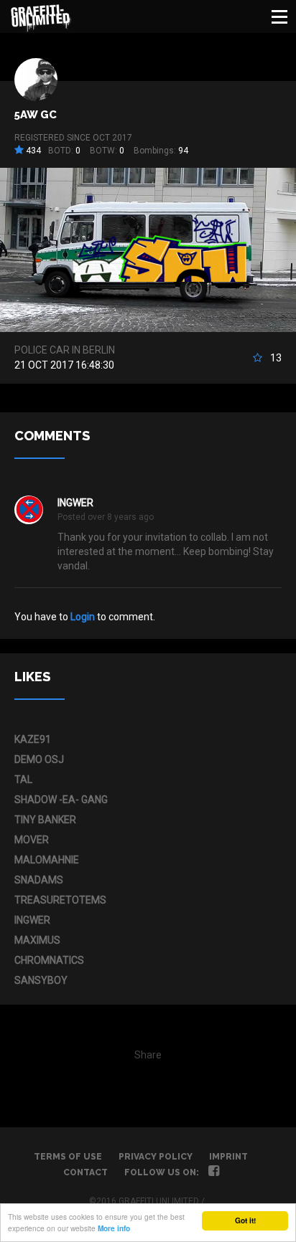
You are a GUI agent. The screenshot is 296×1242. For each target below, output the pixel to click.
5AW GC (35, 114)
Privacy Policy (156, 1157)
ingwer (75, 502)
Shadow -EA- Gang (61, 799)
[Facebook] (213, 1172)
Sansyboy (41, 980)
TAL (23, 779)
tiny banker (45, 819)
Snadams (38, 880)
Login (82, 616)
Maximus (37, 940)
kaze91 (32, 739)
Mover (31, 839)
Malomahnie (46, 860)
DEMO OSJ (39, 759)
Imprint (228, 1157)
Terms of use (68, 1157)
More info (114, 1228)
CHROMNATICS (49, 960)
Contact (85, 1172)
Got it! (245, 1220)
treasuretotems (60, 900)
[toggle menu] (279, 16)
